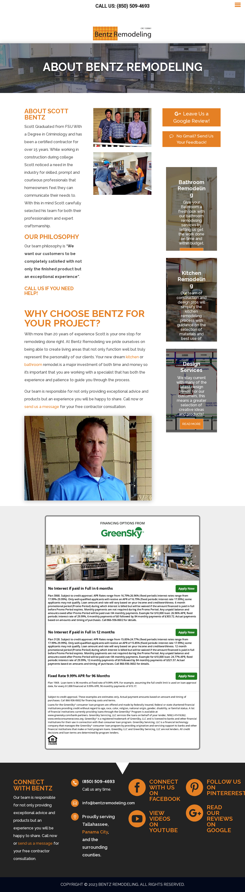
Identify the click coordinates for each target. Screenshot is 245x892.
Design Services (191, 367)
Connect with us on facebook (164, 790)
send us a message (41, 406)
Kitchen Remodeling (192, 279)
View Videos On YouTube (163, 822)
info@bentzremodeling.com (108, 803)
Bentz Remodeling (118, 884)
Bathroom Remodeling (192, 188)
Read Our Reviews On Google (220, 819)
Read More (191, 424)
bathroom (33, 364)
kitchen (132, 357)
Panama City (95, 831)
